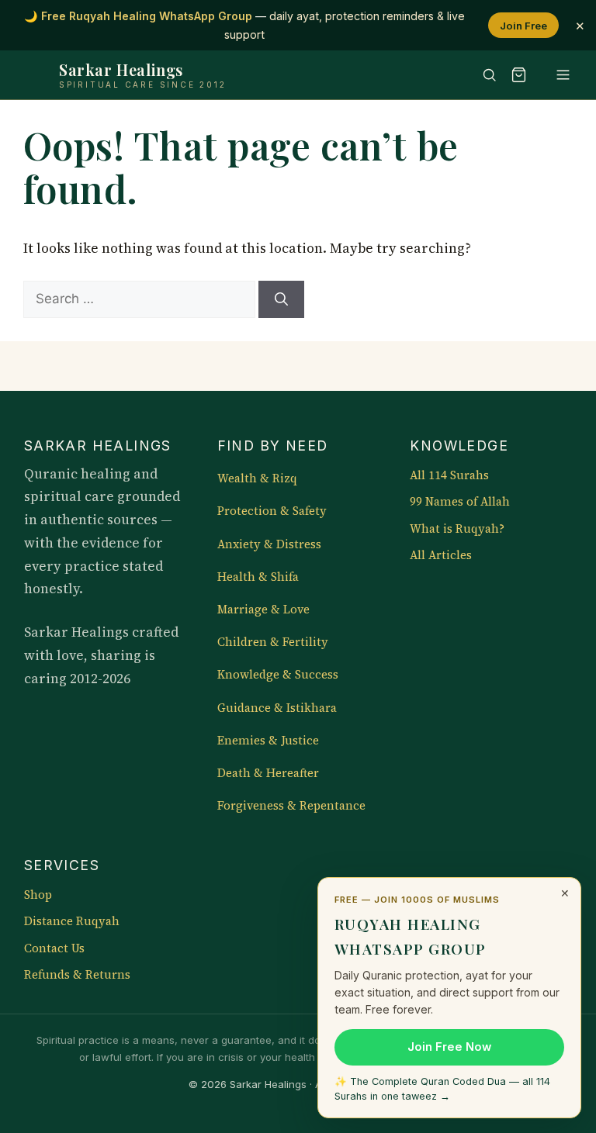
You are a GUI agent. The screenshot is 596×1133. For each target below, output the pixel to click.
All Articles (441, 555)
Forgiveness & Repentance (291, 805)
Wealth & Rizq (257, 478)
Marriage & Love (263, 609)
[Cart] (519, 75)
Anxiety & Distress (269, 544)
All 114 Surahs (449, 475)
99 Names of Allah (460, 502)
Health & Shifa (258, 577)
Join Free (523, 25)
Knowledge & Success (277, 674)
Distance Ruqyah (72, 921)
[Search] (482, 75)
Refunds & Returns (77, 975)
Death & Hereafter (268, 773)
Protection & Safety (272, 511)
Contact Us (54, 948)
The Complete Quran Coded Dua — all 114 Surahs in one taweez (442, 1089)
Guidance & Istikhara (277, 708)
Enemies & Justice (268, 740)
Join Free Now (449, 1047)
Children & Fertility (272, 642)
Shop (38, 895)
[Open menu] (555, 75)
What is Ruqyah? (457, 529)
